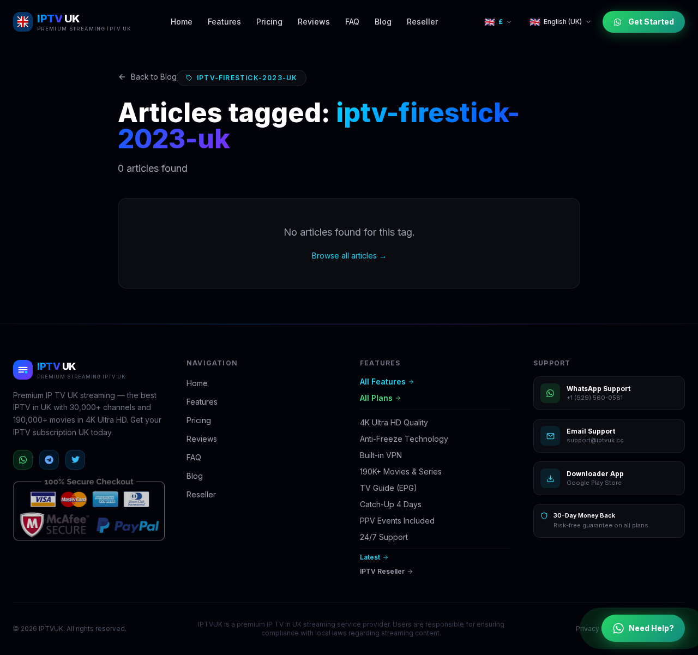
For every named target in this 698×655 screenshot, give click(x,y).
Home (181, 21)
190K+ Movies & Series (401, 471)
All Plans (376, 397)
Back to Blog (154, 76)
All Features (383, 381)
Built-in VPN (381, 455)
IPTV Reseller (382, 571)
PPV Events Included (397, 520)
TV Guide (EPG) (388, 487)
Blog (383, 21)
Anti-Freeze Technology (404, 438)
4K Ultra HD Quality (394, 422)
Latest (370, 557)
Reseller (422, 21)
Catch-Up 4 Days (391, 504)
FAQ (352, 21)
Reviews (314, 21)
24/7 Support (384, 537)
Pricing (269, 21)
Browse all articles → (349, 255)
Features (224, 21)
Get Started (651, 21)
